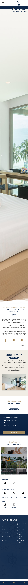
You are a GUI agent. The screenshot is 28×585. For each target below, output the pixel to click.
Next (27, 381)
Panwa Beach (5, 524)
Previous (1, 381)
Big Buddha (4, 538)
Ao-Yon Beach (5, 344)
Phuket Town (13, 344)
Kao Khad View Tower (7, 527)
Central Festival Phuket (7, 534)
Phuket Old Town (5, 530)
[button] (1, 156)
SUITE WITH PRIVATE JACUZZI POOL (14, 382)
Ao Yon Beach (5, 521)
